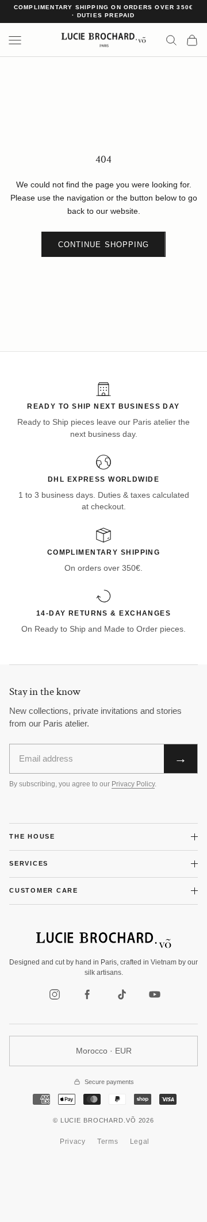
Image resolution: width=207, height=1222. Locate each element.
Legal (140, 1142)
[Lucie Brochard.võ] (103, 940)
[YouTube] (154, 994)
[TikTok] (121, 994)
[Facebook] (88, 994)
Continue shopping (103, 244)
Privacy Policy (133, 784)
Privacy (73, 1142)
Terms (107, 1142)
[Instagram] (54, 994)
